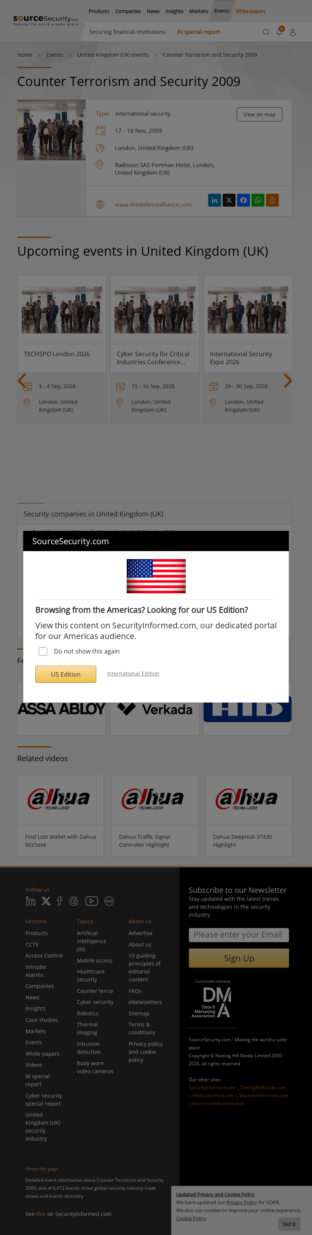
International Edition (133, 673)
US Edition (66, 674)
